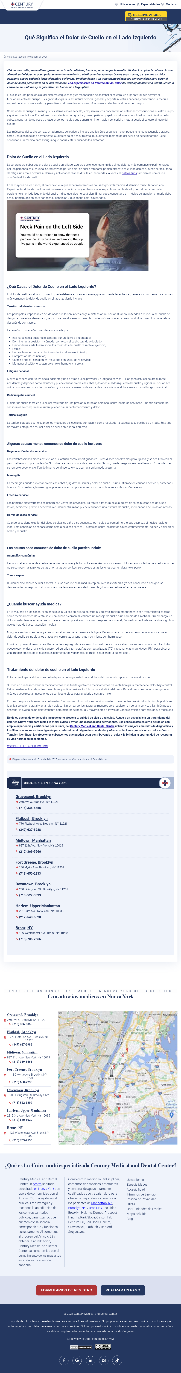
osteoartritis (129, 173)
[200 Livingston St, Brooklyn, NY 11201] (116, 1096)
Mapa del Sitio (137, 1214)
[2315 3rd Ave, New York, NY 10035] (123, 1057)
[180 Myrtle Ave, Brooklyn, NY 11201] (121, 1098)
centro (37, 1184)
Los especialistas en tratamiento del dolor (94, 83)
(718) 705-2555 (30, 939)
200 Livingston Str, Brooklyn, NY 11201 (43, 889)
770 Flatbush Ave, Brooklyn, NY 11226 (43, 823)
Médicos (171, 4)
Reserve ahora (146, 17)
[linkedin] (90, 1360)
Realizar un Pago (123, 1290)
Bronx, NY (24, 928)
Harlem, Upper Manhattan (38, 906)
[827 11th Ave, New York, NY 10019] (115, 1068)
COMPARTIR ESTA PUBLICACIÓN (27, 746)
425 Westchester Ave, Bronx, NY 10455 (44, 932)
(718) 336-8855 (30, 808)
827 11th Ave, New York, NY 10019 (41, 845)
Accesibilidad (136, 1189)
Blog (130, 1219)
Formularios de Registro (66, 1290)
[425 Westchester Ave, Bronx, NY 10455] (128, 1051)
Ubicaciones (127, 4)
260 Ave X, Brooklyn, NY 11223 (39, 801)
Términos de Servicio (141, 1194)
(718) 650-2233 (30, 873)
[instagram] (104, 1360)
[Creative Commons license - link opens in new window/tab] (103, 1347)
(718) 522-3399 (30, 895)
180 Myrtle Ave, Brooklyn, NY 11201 (41, 867)
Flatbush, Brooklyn (32, 818)
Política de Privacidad (141, 1199)
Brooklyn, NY (77, 1208)
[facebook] (64, 1360)
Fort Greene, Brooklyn (34, 862)
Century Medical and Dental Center (92, 726)
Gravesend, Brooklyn (33, 796)
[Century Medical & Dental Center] (22, 7)
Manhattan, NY (101, 1203)
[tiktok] (117, 1360)
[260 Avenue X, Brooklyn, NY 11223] (114, 1134)
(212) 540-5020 (30, 917)
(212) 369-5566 (30, 851)
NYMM (109, 1339)
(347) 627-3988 (30, 830)
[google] (77, 1360)
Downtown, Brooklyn (33, 884)
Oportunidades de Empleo (144, 1209)
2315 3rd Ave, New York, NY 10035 (41, 911)
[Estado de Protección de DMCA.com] (81, 1347)
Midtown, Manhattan (33, 840)
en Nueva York (44, 1189)
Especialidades (150, 4)
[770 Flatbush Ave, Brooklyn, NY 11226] (120, 1110)
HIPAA (131, 1204)
